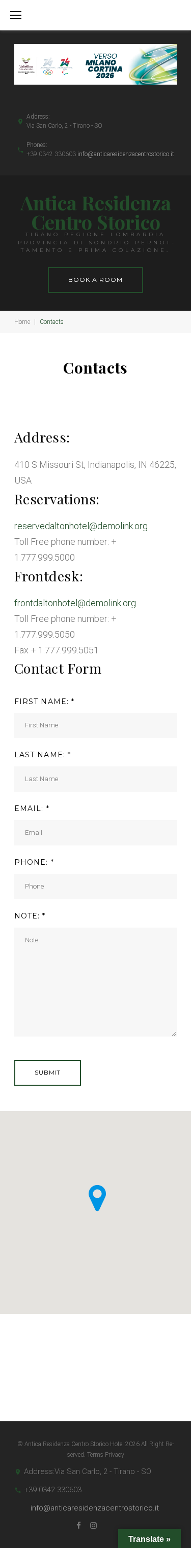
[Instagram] (93, 1526)
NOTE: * (30, 915)
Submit (48, 1072)
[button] (97, 1198)
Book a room (95, 279)
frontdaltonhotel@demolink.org (75, 603)
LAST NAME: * (42, 754)
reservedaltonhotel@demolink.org (81, 526)
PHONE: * (34, 862)
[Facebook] (78, 1526)
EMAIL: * (31, 808)
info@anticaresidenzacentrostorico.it (125, 154)
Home (22, 321)
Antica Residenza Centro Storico (95, 212)
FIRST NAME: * (44, 701)
